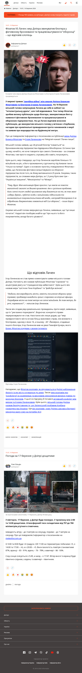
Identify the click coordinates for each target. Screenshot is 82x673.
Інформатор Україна (27, 663)
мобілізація (36, 437)
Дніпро (16, 3)
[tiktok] (46, 652)
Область (24, 3)
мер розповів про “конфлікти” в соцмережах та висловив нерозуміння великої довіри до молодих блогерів (40, 395)
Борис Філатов (11, 437)
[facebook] (24, 652)
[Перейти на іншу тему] (65, 3)
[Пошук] (71, 3)
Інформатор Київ (41, 663)
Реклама (39, 3)
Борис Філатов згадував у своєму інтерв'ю (26, 328)
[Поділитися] (70, 45)
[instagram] (30, 652)
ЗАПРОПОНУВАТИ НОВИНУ (41, 608)
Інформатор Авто (55, 663)
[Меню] (77, 3)
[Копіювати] (74, 45)
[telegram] (35, 652)
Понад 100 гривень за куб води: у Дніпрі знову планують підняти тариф (47, 15)
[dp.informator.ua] (7, 3)
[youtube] (52, 652)
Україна (31, 3)
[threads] (58, 652)
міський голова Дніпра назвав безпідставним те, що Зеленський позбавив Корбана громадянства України (38, 405)
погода (18, 584)
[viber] (41, 652)
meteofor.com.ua (13, 538)
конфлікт (24, 437)
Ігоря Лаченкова (33, 139)
